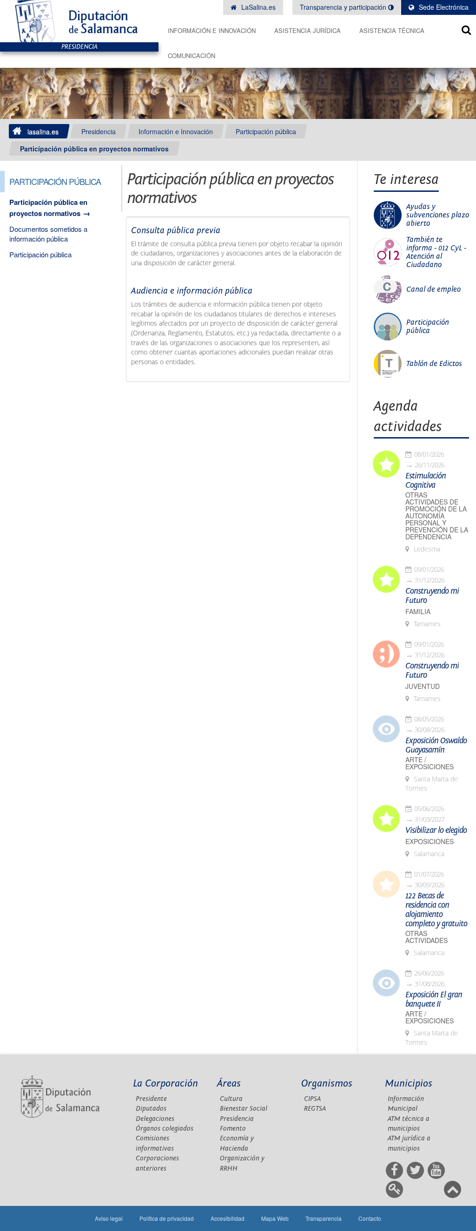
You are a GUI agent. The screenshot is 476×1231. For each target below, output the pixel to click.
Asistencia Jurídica (307, 30)
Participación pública (266, 131)
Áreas (229, 1083)
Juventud (422, 686)
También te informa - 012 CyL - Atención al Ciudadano (436, 252)
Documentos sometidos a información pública (48, 233)
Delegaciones (155, 1119)
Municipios (408, 1083)
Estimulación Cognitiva (425, 480)
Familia (417, 611)
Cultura (231, 1099)
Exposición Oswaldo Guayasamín (436, 745)
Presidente (151, 1099)
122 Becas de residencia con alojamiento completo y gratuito (436, 910)
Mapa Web (275, 1218)
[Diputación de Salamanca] (79, 21)
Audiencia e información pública (191, 291)
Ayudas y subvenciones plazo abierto (437, 215)
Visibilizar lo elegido (436, 830)
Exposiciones (429, 841)
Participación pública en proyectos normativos (94, 148)
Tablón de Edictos (434, 364)
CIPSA (312, 1099)
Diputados (151, 1109)
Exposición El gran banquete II (433, 999)
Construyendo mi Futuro (432, 596)
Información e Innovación (212, 30)
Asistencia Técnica (391, 30)
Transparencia (323, 1218)
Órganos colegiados (164, 1129)
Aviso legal (109, 1218)
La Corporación (165, 1083)
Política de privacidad (166, 1218)
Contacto (369, 1218)
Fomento (233, 1129)
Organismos (326, 1083)
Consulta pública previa (175, 230)
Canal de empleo (433, 289)
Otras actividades (426, 937)
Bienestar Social (243, 1109)
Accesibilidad (228, 1218)
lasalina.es (43, 131)
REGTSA (315, 1109)
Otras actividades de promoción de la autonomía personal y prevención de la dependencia (436, 515)
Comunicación (191, 55)
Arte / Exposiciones (429, 763)
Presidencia (98, 131)
